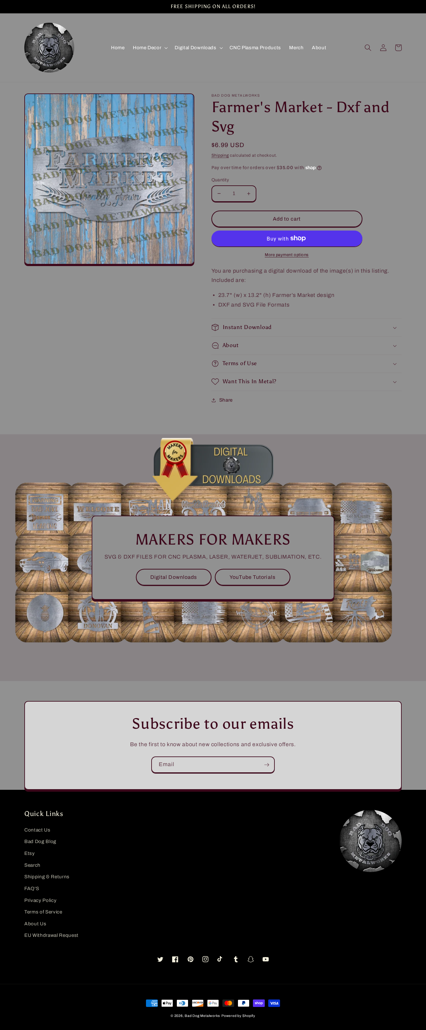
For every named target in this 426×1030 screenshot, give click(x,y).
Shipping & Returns (47, 876)
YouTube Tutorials (252, 577)
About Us (35, 923)
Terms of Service (43, 911)
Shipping (220, 155)
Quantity (220, 179)
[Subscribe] (266, 764)
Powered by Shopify (238, 1016)
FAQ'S (31, 888)
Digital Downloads (173, 577)
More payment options (287, 254)
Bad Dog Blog (40, 841)
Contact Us (37, 829)
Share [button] (226, 400)
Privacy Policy (40, 900)
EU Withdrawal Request (51, 935)
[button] (150, 48)
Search (32, 865)
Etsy (29, 853)
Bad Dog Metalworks (202, 1016)
